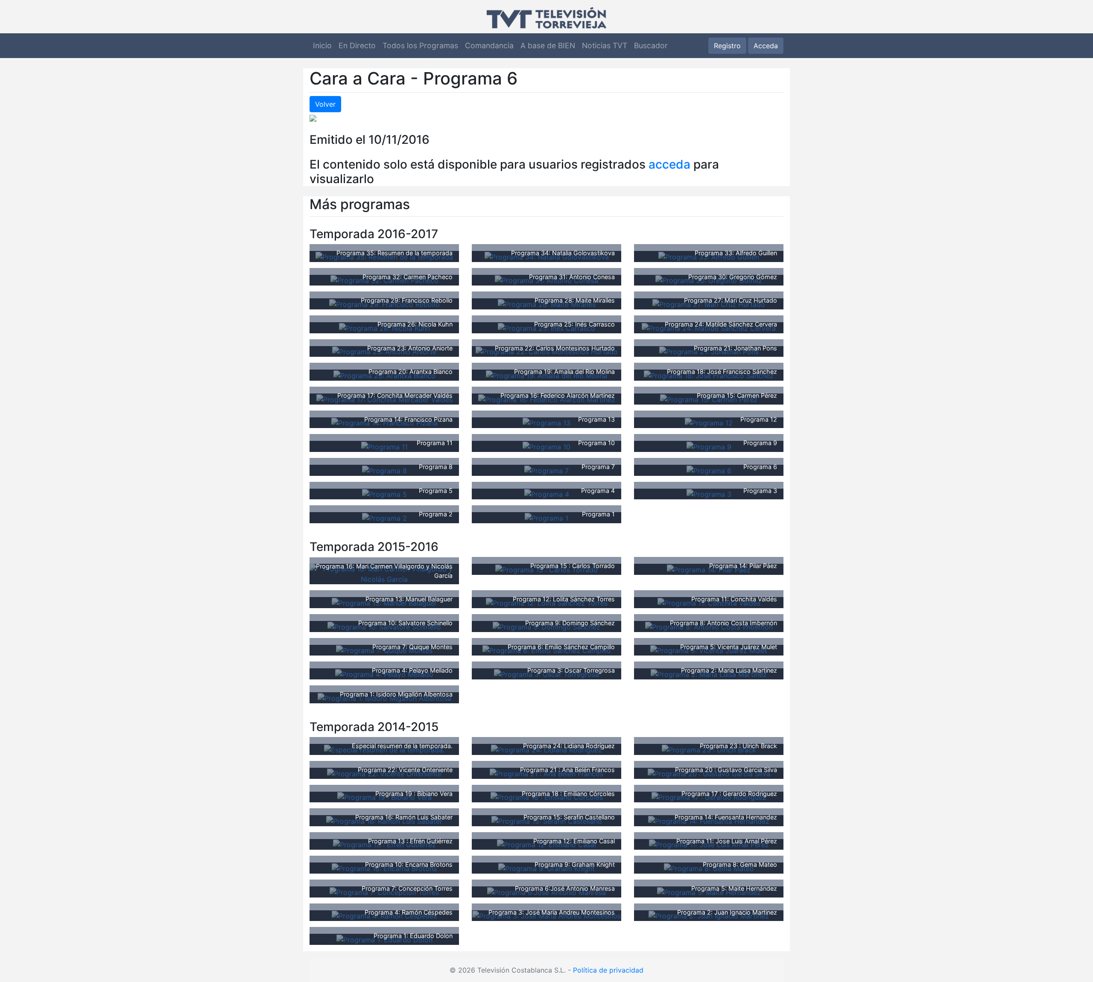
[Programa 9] (709, 446)
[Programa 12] (709, 422)
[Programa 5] (384, 494)
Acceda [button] (766, 45)
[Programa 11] (384, 446)
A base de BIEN (547, 45)
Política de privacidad (608, 970)
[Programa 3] (709, 494)
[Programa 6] (709, 470)
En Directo (357, 45)
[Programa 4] (546, 494)
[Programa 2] (384, 517)
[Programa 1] (546, 517)
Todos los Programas (420, 45)
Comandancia (489, 45)
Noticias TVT (604, 45)
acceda (669, 164)
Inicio (322, 45)
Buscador (651, 45)
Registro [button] (727, 45)
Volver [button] (325, 104)
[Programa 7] (546, 470)
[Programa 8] (384, 470)
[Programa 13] (546, 422)
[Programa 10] (546, 446)
